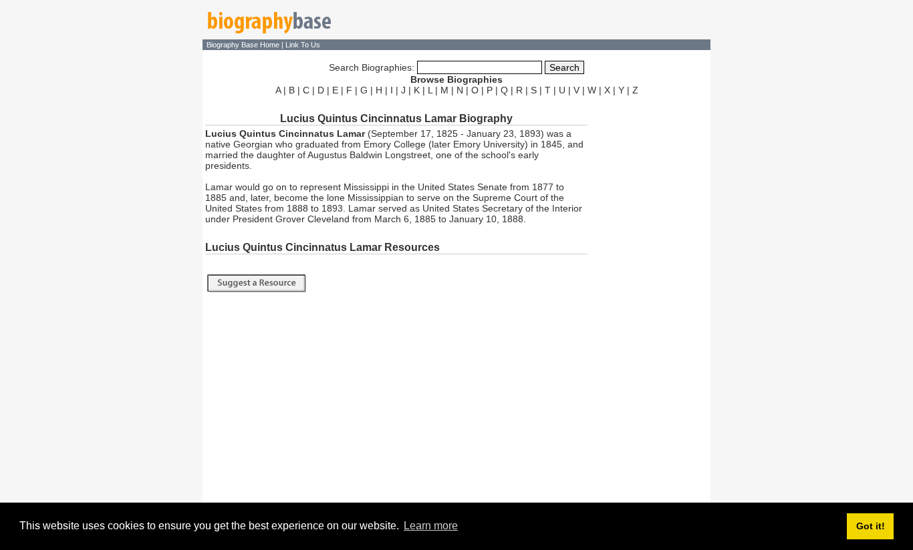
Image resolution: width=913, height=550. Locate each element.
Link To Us (302, 45)
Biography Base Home (244, 45)
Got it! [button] (870, 526)
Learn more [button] (431, 525)
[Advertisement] (650, 299)
